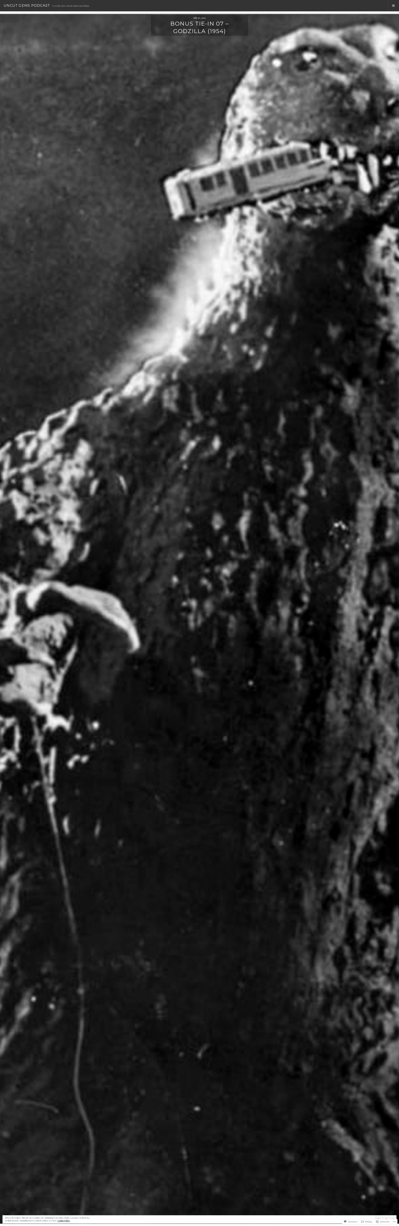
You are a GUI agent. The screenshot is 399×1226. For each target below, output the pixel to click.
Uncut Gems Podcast (27, 5)
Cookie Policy (64, 1220)
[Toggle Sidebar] (393, 5)
